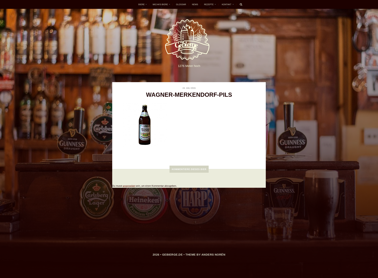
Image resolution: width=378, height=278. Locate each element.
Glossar (181, 4)
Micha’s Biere (160, 4)
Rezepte (209, 4)
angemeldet (129, 186)
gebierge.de (172, 254)
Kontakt (227, 4)
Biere (141, 4)
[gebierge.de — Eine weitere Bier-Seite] (189, 39)
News (195, 4)
